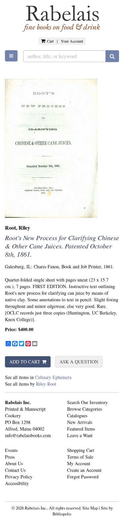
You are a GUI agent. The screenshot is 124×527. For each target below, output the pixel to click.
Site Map (90, 508)
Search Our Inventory (87, 402)
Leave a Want (80, 435)
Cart (50, 41)
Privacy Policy (18, 476)
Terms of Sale (80, 457)
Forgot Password (83, 476)
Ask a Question (79, 361)
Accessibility (17, 483)
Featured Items (81, 429)
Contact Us (15, 470)
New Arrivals (79, 422)
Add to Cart (24, 361)
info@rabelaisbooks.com (28, 435)
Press (10, 457)
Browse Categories (84, 409)
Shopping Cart (80, 450)
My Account (78, 463)
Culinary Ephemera (53, 377)
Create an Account (84, 470)
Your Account (72, 41)
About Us (14, 463)
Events (11, 450)
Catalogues (77, 415)
